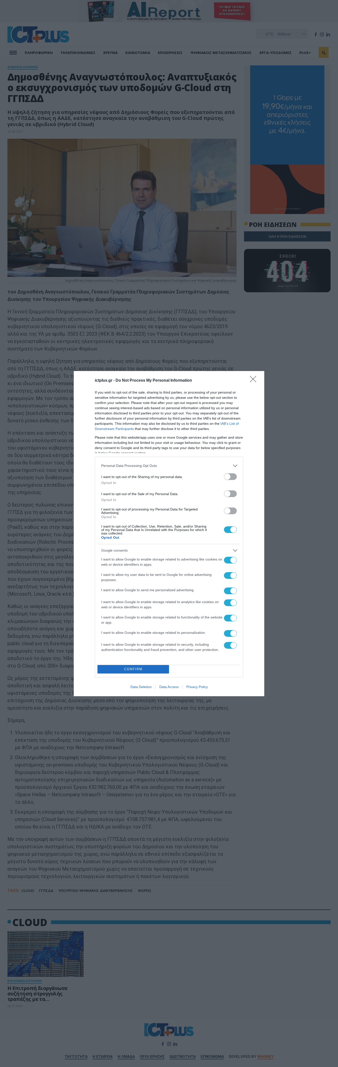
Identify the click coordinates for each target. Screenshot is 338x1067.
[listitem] (169, 465)
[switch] (230, 476)
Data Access (169, 687)
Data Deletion (141, 687)
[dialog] (169, 533)
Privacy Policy (197, 687)
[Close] (254, 380)
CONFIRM (133, 669)
